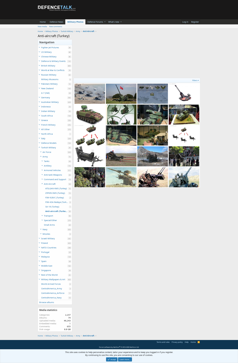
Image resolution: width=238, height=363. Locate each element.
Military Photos (75, 21)
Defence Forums (95, 21)
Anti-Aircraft (50, 183)
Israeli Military (48, 238)
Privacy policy (177, 342)
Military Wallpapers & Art (53, 279)
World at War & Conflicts (52, 70)
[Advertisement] (137, 58)
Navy (45, 229)
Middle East (46, 265)
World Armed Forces (51, 284)
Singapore (46, 270)
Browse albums (46, 302)
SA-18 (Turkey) (52, 206)
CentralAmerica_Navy (51, 297)
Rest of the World (49, 274)
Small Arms (49, 224)
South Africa (47, 115)
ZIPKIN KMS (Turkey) (55, 193)
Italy (43, 138)
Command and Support (55, 179)
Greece (44, 120)
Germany (45, 97)
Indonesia (46, 106)
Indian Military (48, 111)
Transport (48, 215)
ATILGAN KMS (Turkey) (56, 188)
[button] (105, 21)
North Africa (47, 133)
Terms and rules (163, 342)
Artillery (48, 165)
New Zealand (47, 88)
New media (42, 26)
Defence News (56, 21)
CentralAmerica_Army (51, 288)
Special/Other (50, 220)
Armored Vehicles (52, 170)
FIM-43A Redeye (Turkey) (57, 202)
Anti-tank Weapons (53, 174)
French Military (48, 124)
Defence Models (48, 143)
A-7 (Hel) (45, 93)
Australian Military (50, 102)
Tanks (46, 161)
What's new (113, 21)
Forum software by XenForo (119, 347)
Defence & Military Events (53, 61)
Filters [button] (194, 80)
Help (187, 342)
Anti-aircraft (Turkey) (56, 211)
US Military (46, 52)
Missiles (46, 233)
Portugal (45, 252)
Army (45, 156)
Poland (44, 243)
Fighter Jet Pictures (50, 47)
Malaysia (45, 256)
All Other (45, 129)
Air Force (47, 152)
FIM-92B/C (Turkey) (54, 197)
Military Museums (49, 79)
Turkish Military (48, 147)
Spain (43, 261)
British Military (48, 65)
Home (43, 21)
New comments (55, 26)
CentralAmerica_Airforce (52, 293)
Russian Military (48, 74)
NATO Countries (48, 247)
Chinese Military (48, 56)
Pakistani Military (49, 83)
